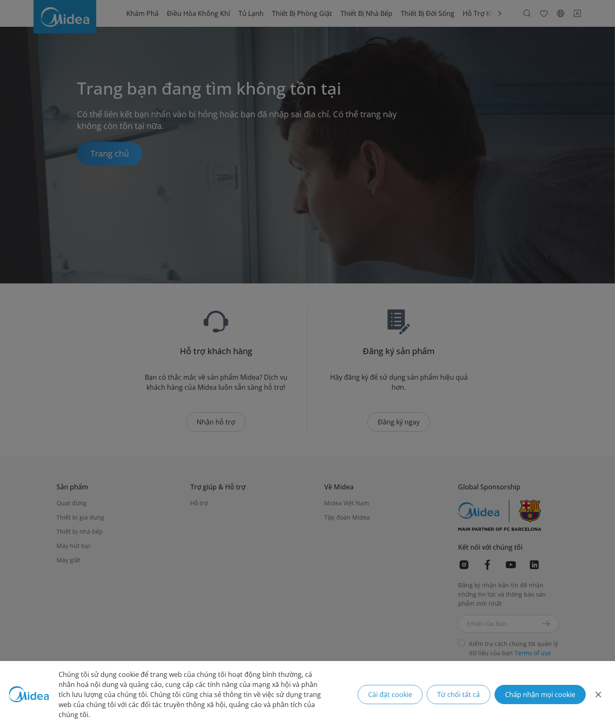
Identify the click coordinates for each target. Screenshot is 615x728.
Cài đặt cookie (390, 694)
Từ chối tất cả (458, 694)
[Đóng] (598, 694)
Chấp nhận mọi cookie (540, 694)
